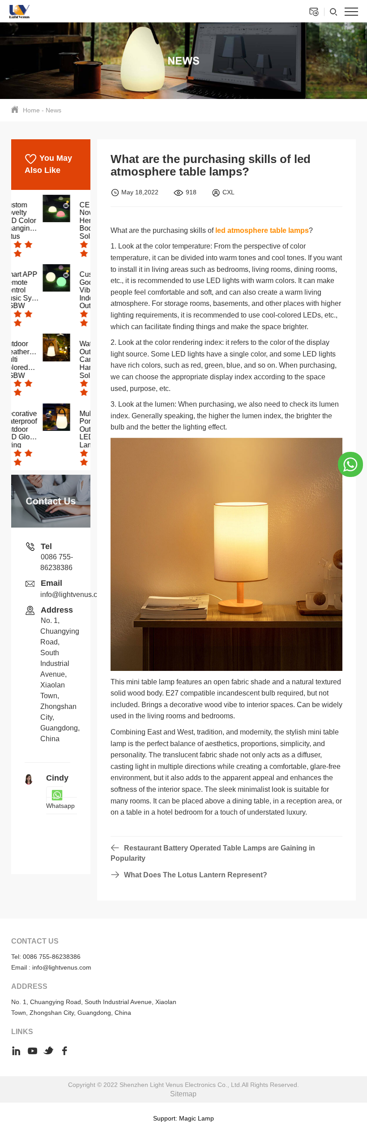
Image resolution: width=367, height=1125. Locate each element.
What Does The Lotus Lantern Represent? (195, 875)
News (53, 110)
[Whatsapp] (350, 464)
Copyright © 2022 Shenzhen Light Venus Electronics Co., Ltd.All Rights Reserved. (183, 1084)
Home (31, 110)
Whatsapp (60, 805)
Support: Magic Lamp (183, 1118)
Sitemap (183, 1094)
